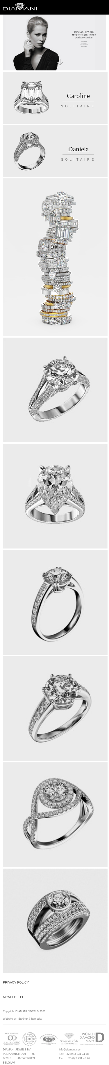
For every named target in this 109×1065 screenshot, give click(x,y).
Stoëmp (23, 1018)
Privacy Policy (16, 982)
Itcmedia (36, 1018)
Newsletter (13, 996)
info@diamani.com (70, 1049)
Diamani (22, 7)
